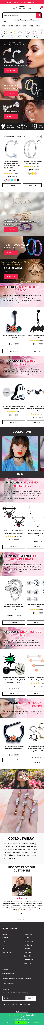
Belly (18, 26)
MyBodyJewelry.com (22, 1012)
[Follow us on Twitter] (9, 1005)
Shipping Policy (29, 960)
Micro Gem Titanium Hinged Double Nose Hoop (32, 162)
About (4, 941)
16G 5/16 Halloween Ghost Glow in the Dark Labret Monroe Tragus (14, 407)
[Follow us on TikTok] (25, 1005)
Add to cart (14, 760)
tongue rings (35, 20)
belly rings (23, 20)
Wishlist (26, 938)
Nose (3, 26)
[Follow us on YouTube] (21, 1005)
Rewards (27, 949)
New (37, 26)
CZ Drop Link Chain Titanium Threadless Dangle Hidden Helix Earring (13, 606)
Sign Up (30, 998)
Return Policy (28, 963)
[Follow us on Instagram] (13, 1005)
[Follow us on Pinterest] (17, 1005)
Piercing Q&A (6, 952)
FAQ (3, 945)
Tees (31, 26)
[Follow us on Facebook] (4, 1005)
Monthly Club (28, 941)
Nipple (10, 26)
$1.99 (25, 26)
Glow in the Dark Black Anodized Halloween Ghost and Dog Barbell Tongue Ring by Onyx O (14, 680)
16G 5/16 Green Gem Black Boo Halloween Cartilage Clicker (14, 747)
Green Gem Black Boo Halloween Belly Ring (14, 336)
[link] (5, 180)
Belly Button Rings (28, 288)
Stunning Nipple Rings (25, 484)
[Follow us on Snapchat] (29, 1005)
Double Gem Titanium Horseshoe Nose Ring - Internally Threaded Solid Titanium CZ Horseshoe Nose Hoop (12, 165)
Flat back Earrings (24, 557)
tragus (4, 21)
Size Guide (27, 952)
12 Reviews (18, 536)
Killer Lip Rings (27, 362)
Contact (5, 938)
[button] (37, 136)
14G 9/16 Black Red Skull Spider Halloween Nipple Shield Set (14, 532)
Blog (3, 949)
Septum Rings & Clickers (30, 704)
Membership (28, 945)
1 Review (18, 412)
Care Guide (27, 956)
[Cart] (40, 8)
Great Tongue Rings (29, 633)
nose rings (17, 20)
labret (29, 20)
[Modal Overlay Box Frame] (22, 1019)
